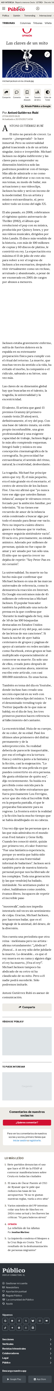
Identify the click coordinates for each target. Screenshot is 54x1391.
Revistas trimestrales (14, 1348)
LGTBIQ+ (39, 2)
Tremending (29, 15)
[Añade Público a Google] (5, 1321)
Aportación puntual (16, 1291)
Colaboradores (10, 1353)
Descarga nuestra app (14, 1371)
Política (5, 15)
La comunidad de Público (20, 1299)
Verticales (7, 1344)
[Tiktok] (5, 1328)
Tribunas (8, 23)
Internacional (45, 15)
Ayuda (9, 1303)
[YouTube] (47, 1321)
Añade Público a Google (38, 106)
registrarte (35, 1140)
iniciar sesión (20, 1140)
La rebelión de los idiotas (24, 1228)
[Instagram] (40, 1321)
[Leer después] (27, 92)
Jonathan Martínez (20, 1232)
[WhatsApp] (26, 1328)
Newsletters (12, 1287)
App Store (41, 1379)
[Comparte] (6, 92)
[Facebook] (19, 1321)
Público (13, 1271)
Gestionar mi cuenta (16, 1283)
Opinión (16, 15)
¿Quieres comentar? (27, 1122)
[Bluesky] (33, 1321)
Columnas (25, 23)
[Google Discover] (12, 1321)
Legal (5, 1358)
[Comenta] (16, 92)
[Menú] (3, 8)
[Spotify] (19, 1328)
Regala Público (13, 1295)
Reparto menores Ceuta (25, 2)
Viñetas (49, 23)
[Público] (22, 9)
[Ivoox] (33, 1328)
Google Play (15, 1379)
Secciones (8, 1339)
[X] (26, 1321)
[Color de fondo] (47, 92)
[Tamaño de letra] (37, 92)
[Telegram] (12, 1328)
